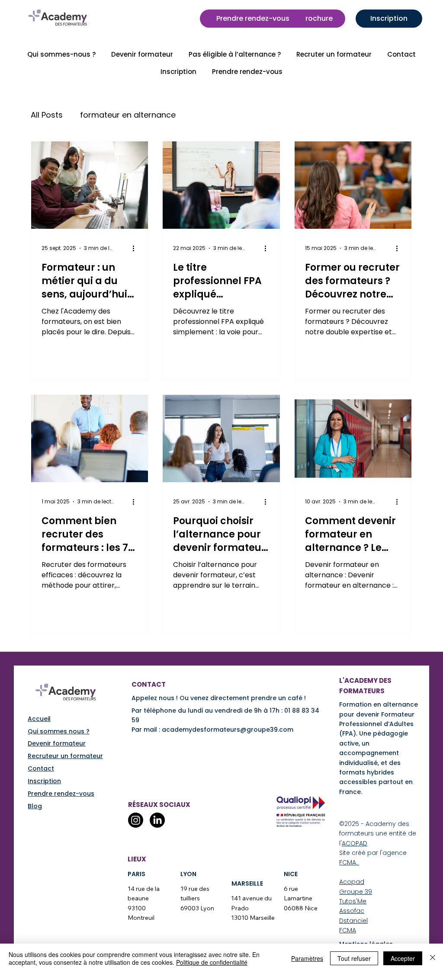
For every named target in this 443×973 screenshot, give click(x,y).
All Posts (47, 114)
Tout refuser (354, 958)
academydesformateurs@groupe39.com (227, 729)
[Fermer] (432, 958)
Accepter (403, 958)
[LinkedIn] (157, 820)
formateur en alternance (128, 114)
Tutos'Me (352, 901)
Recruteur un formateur (65, 756)
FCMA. (349, 862)
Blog (35, 806)
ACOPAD (354, 843)
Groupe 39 (355, 891)
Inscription (44, 781)
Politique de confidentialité (211, 962)
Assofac (351, 910)
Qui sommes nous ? (59, 731)
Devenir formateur (57, 743)
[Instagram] (135, 820)
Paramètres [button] (307, 958)
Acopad (351, 881)
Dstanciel (353, 920)
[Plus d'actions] (136, 248)
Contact (41, 768)
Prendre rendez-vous (61, 793)
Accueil (39, 718)
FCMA (347, 930)
